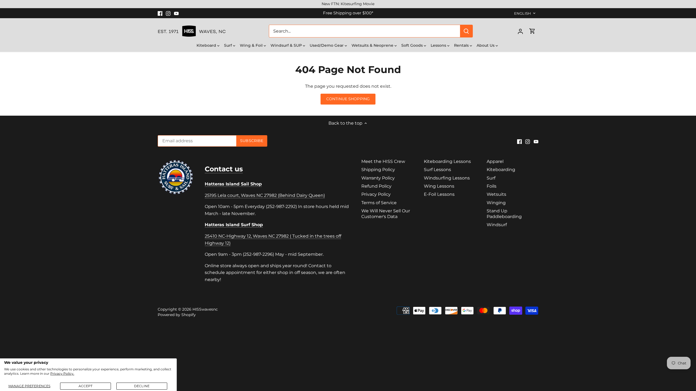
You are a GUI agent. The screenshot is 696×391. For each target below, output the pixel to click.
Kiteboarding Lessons (447, 161)
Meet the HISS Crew (383, 161)
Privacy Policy (376, 194)
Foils (491, 186)
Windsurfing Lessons (447, 178)
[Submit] (466, 31)
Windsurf (497, 224)
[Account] (520, 31)
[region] (348, 4)
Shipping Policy (378, 169)
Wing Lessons (439, 186)
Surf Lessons (437, 169)
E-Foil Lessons (439, 194)
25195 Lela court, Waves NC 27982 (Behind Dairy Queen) (265, 195)
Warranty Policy (378, 178)
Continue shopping (348, 99)
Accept (86, 386)
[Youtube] (176, 13)
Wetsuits (496, 194)
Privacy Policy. (62, 373)
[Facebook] (160, 13)
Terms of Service (379, 202)
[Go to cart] (532, 31)
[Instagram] (168, 13)
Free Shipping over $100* (348, 12)
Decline (142, 386)
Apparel (495, 161)
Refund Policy (376, 186)
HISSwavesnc (205, 309)
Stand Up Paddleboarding (504, 213)
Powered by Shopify (177, 314)
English (522, 13)
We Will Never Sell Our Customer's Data (385, 213)
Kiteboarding (501, 169)
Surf (491, 178)
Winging (496, 202)
